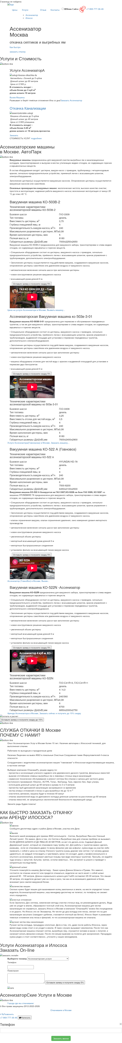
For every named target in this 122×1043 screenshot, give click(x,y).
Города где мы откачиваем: (20, 1003)
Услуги (25, 9)
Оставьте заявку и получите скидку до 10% (22, 719)
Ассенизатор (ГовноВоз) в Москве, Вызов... (28, 580)
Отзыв (43, 9)
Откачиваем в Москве (61, 1010)
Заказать (14, 135)
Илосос (29, 17)
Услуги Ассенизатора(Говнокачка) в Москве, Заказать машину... (38, 442)
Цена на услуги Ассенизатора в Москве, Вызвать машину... (36, 309)
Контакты (55, 9)
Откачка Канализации (28, 108)
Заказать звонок (61, 1038)
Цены (14, 9)
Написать (25, 1017)
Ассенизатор (32, 14)
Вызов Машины (17, 97)
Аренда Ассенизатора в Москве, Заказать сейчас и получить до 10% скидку (44, 713)
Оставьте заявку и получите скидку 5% (31, 283)
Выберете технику (17, 958)
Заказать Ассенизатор (71, 100)
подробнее (36, 138)
